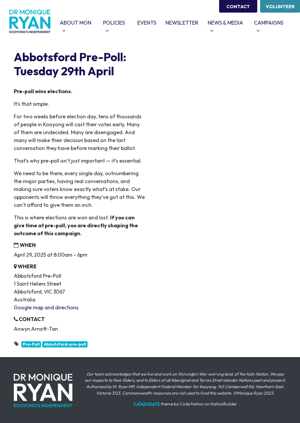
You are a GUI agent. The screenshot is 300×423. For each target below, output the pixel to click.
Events (146, 22)
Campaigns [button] (272, 22)
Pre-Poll (31, 344)
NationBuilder (224, 404)
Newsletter (182, 22)
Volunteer (280, 6)
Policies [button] (118, 22)
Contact (238, 6)
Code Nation (192, 404)
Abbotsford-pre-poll (65, 344)
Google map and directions (46, 307)
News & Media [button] (228, 22)
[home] (29, 21)
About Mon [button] (78, 22)
